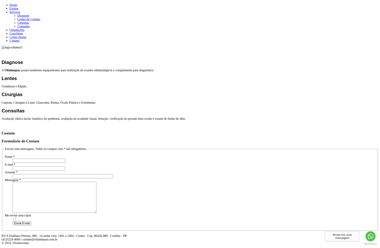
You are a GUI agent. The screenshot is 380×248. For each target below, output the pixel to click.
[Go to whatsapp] (370, 236)
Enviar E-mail (22, 223)
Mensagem (13, 180)
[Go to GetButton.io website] (370, 244)
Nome (10, 156)
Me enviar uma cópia (18, 215)
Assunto (11, 172)
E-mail (10, 164)
